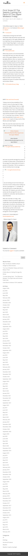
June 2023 (5, 357)
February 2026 (6, 298)
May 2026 (5, 295)
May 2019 (5, 460)
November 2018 (7, 474)
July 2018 (5, 484)
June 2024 (5, 333)
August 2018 (6, 481)
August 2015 (6, 517)
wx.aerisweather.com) (8, 216)
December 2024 (7, 321)
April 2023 (5, 362)
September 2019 (7, 450)
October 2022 (6, 376)
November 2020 (7, 426)
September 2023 (7, 350)
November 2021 (7, 398)
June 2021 (5, 410)
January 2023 (6, 369)
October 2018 (6, 477)
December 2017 (7, 498)
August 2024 (6, 329)
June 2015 (5, 522)
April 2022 (5, 388)
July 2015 (5, 520)
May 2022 (5, 386)
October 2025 (6, 305)
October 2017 (6, 503)
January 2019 (6, 469)
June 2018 (5, 486)
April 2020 (5, 443)
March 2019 (6, 465)
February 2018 (6, 493)
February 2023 (6, 367)
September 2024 (7, 326)
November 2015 (7, 510)
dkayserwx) (6, 28)
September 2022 (7, 379)
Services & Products (8, 542)
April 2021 (5, 415)
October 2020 (6, 429)
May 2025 (5, 310)
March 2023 (6, 364)
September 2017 (7, 505)
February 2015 (6, 532)
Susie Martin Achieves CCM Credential (12, 282)
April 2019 (5, 462)
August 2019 (6, 453)
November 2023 (7, 345)
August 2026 (6, 288)
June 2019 (5, 458)
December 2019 (7, 448)
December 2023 (7, 343)
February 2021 (6, 419)
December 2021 (7, 396)
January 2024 (6, 341)
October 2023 (6, 348)
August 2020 (6, 434)
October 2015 (6, 512)
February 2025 (6, 317)
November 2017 (7, 501)
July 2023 (5, 355)
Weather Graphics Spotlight (10, 547)
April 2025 (5, 312)
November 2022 (7, 374)
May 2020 (5, 441)
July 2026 (5, 290)
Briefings (5, 540)
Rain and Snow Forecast (12, 99)
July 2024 (5, 331)
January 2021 (6, 422)
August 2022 (6, 381)
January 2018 (6, 496)
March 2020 (6, 446)
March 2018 (6, 491)
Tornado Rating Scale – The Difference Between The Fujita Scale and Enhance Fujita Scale (12, 278)
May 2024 (5, 336)
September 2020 (7, 431)
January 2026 (6, 300)
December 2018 (7, 472)
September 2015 (7, 515)
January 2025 (6, 319)
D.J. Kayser (6, 19)
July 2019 (5, 455)
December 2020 (7, 424)
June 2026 (5, 293)
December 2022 (7, 372)
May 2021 (5, 412)
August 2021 (6, 405)
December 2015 (7, 508)
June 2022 (5, 384)
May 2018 (5, 489)
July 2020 (5, 436)
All (3, 537)
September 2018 (7, 479)
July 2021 (5, 407)
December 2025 (7, 302)
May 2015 (5, 524)
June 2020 (5, 438)
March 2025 (6, 314)
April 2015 (5, 527)
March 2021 (6, 417)
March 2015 (6, 529)
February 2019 (6, 467)
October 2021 (6, 400)
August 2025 (6, 307)
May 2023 (5, 360)
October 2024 (6, 324)
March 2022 (6, 391)
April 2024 (5, 338)
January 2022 (6, 393)
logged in (11, 250)
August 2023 (6, 353)
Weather (19, 19)
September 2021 (7, 403)
